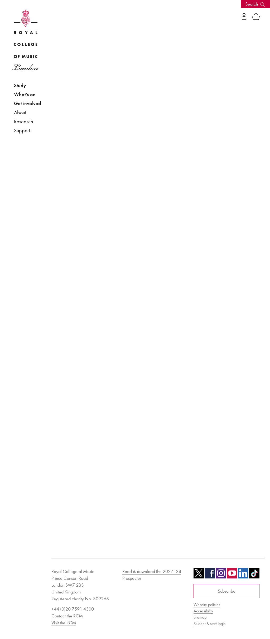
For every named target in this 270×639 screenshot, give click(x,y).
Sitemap (200, 617)
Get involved (27, 103)
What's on (25, 94)
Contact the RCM (67, 616)
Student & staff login (210, 623)
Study (20, 85)
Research (23, 121)
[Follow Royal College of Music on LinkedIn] (243, 575)
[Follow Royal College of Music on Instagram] (221, 575)
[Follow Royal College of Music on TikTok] (254, 575)
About (20, 112)
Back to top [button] (240, 619)
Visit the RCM (63, 623)
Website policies (207, 604)
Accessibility (203, 610)
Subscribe (226, 591)
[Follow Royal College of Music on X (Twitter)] (199, 575)
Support (22, 130)
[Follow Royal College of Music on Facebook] (210, 575)
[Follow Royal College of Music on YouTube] (232, 575)
